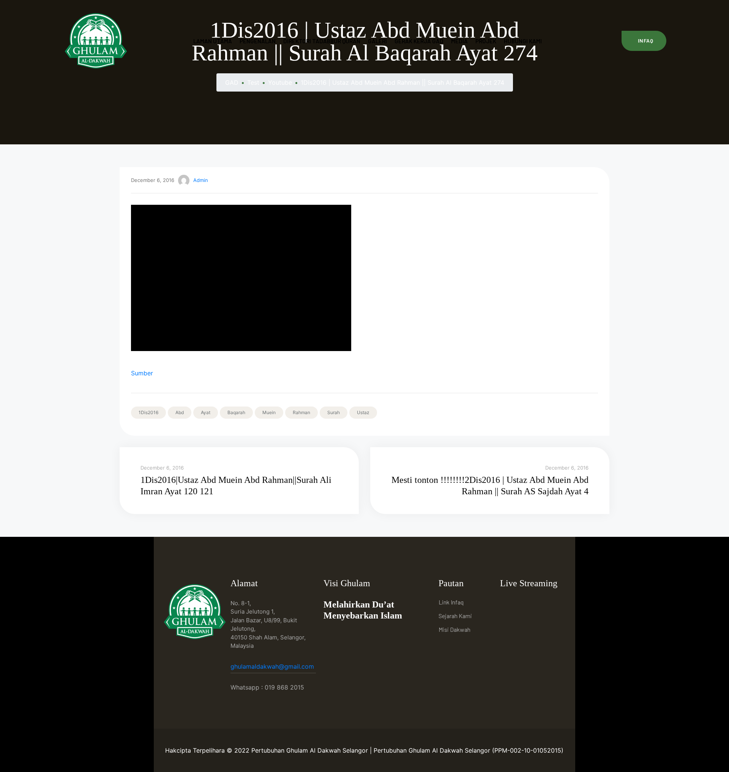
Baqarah (236, 412)
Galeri (377, 41)
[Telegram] (543, 603)
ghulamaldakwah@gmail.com (273, 666)
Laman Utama (212, 41)
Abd (179, 412)
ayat (205, 412)
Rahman (301, 412)
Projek (485, 41)
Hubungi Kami (523, 41)
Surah (333, 412)
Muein (269, 412)
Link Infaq (451, 602)
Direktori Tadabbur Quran (321, 41)
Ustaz (363, 412)
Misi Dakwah (454, 629)
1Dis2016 (148, 412)
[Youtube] (525, 603)
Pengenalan (258, 41)
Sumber (142, 373)
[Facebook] (508, 603)
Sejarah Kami (455, 615)
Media (459, 41)
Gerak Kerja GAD (418, 41)
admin (200, 180)
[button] (644, 41)
